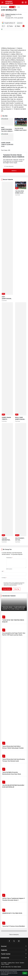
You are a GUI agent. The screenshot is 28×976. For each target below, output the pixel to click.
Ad (3, 571)
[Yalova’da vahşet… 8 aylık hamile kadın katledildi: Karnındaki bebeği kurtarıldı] (14, 604)
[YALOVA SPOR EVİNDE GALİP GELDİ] (21, 125)
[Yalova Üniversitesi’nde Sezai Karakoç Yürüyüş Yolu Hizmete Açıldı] (14, 756)
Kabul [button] (25, 973)
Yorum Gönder (7, 589)
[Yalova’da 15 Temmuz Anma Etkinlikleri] (14, 921)
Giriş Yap (16, 589)
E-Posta (4, 577)
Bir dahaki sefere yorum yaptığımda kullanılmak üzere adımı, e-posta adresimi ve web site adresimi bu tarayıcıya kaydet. (14, 584)
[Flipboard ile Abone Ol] (19, 23)
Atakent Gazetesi (10, 14)
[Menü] (2, 2)
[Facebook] (9, 941)
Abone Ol (14, 170)
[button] (23, 2)
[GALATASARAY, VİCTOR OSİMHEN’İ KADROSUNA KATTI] (20, 482)
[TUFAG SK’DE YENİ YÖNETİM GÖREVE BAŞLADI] (14, 617)
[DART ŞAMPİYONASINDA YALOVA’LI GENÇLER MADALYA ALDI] (7, 125)
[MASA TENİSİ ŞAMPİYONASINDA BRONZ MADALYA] (20, 362)
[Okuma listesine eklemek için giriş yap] (23, 26)
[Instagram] (19, 941)
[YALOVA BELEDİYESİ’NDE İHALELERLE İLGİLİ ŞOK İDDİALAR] (14, 782)
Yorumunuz (9, 557)
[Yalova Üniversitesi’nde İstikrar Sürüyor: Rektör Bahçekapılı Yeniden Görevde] (14, 693)
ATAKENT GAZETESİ (9, 2)
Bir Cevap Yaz (7, 549)
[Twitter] (14, 941)
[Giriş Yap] (25, 2)
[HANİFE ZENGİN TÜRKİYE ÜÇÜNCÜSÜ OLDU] (7, 140)
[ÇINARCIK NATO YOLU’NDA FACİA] (14, 908)
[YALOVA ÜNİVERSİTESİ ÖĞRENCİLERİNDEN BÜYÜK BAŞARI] (7, 482)
